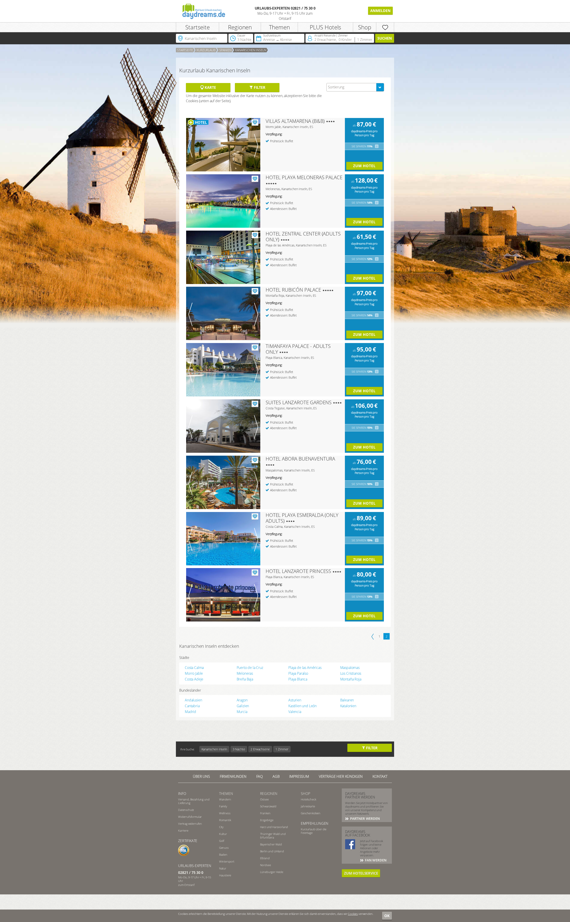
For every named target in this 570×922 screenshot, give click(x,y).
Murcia (242, 711)
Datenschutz (186, 810)
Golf (221, 841)
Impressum (299, 776)
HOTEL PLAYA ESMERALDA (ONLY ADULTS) (302, 518)
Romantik (225, 820)
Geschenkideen (310, 813)
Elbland (265, 858)
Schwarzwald (268, 806)
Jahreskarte (308, 806)
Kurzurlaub (206, 50)
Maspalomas (350, 667)
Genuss (224, 848)
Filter (259, 87)
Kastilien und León (302, 706)
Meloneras (245, 673)
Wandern (225, 799)
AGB (276, 776)
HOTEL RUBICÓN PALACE (293, 289)
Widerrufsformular (190, 817)
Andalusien (193, 700)
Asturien (294, 700)
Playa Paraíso (298, 673)
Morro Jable (194, 673)
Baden (223, 855)
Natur (222, 868)
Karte (210, 87)
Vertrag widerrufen (190, 824)
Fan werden (375, 860)
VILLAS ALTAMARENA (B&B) (295, 121)
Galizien (243, 706)
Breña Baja (245, 679)
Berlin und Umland (272, 851)
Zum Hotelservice (361, 873)
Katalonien (348, 706)
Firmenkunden (233, 776)
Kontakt (380, 776)
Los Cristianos (350, 673)
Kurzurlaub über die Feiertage (313, 831)
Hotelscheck (308, 799)
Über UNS (201, 776)
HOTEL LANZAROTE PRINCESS (298, 571)
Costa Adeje (194, 679)
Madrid (190, 711)
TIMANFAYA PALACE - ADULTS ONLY (298, 349)
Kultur (223, 834)
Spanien (225, 50)
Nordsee (265, 865)
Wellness (224, 813)
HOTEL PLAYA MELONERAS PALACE (304, 177)
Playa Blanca (297, 679)
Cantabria (192, 706)
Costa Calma (194, 667)
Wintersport (226, 861)
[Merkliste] (385, 27)
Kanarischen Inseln (250, 50)
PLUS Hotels (325, 27)
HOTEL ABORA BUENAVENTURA (300, 458)
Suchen (384, 38)
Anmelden (380, 10)
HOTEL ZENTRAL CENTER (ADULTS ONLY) (303, 236)
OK (387, 915)
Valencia (294, 711)
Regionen (240, 27)
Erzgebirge (266, 820)
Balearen (347, 700)
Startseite (197, 27)
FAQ (259, 776)
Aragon (242, 700)
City (221, 827)
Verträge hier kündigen (341, 776)
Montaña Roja (350, 679)
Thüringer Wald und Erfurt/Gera (273, 835)
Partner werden (364, 818)
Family (223, 806)
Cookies (353, 914)
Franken (265, 813)
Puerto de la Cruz (250, 667)
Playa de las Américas (305, 667)
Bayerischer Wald (271, 844)
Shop (364, 27)
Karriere (183, 831)
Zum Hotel (364, 165)
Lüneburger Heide (271, 872)
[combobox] (355, 87)
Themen (279, 27)
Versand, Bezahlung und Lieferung (193, 801)
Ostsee (264, 799)
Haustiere (225, 875)
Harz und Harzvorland (274, 827)
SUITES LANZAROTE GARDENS (299, 402)
